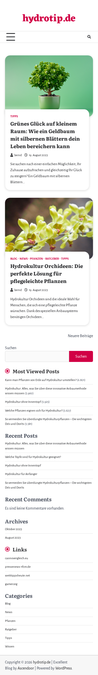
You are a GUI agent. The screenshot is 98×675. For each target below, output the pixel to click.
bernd (18, 155)
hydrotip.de (49, 19)
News (24, 258)
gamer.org (11, 584)
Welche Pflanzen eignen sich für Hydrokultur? (33, 410)
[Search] (89, 37)
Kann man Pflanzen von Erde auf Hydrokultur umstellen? (40, 380)
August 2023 (13, 537)
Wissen (9, 646)
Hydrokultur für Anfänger (21, 474)
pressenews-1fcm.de (18, 566)
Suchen (10, 348)
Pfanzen (36, 258)
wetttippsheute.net (17, 575)
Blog (13, 258)
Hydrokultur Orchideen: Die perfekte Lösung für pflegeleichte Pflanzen (46, 273)
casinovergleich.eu (16, 558)
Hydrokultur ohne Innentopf (23, 402)
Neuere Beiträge (80, 336)
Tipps (14, 116)
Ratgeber (52, 258)
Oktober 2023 (13, 529)
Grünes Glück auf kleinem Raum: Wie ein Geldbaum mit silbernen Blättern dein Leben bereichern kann (45, 135)
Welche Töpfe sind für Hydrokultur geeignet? (33, 457)
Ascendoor (26, 668)
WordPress (63, 668)
